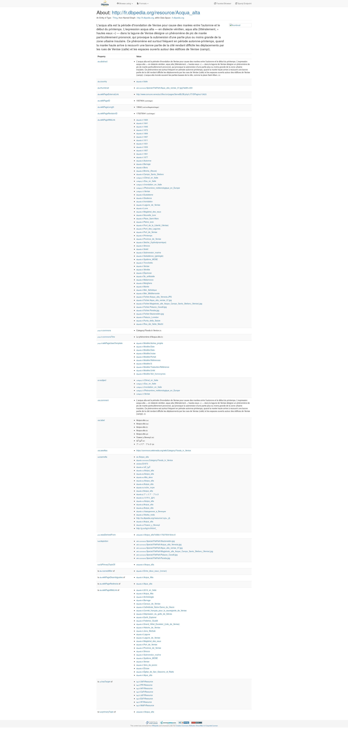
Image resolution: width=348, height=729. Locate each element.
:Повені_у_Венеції (148, 524)
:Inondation (144, 201)
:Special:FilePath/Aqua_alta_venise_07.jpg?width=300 (164, 87)
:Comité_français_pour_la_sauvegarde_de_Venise (161, 610)
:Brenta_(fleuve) (146, 170)
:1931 (142, 143)
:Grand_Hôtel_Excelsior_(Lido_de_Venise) (158, 624)
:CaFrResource (144, 691)
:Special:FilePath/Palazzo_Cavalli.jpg (157, 554)
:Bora (142, 167)
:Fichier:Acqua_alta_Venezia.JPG (154, 296)
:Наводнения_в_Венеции (151, 511)
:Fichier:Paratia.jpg (147, 310)
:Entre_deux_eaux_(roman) (151, 570)
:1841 (142, 123)
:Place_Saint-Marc (147, 218)
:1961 (142, 153)
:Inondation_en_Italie (149, 184)
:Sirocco (143, 245)
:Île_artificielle (145, 276)
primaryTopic (107, 711)
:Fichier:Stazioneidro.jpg (150, 313)
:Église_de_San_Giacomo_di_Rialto (155, 671)
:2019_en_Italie (146, 590)
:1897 (142, 136)
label (101, 420)
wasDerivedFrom (107, 534)
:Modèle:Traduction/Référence (152, 367)
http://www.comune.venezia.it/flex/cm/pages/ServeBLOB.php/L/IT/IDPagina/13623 (171, 94)
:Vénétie (143, 269)
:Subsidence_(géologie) (149, 256)
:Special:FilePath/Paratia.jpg (153, 558)
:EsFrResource (144, 698)
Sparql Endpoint (244, 3)
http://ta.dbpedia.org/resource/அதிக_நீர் (153, 518)
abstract (102, 61)
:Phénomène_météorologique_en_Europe (158, 187)
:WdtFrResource (145, 705)
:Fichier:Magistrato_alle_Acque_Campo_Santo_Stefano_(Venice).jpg (169, 303)
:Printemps (144, 235)
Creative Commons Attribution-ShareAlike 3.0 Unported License (197, 726)
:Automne (143, 160)
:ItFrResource (144, 702)
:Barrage (143, 164)
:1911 (142, 140)
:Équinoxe (144, 273)
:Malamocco (144, 279)
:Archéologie (145, 596)
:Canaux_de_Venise (148, 603)
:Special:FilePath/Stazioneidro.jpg (155, 541)
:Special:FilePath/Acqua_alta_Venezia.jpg (158, 544)
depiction (103, 541)
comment (103, 400)
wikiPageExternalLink (108, 94)
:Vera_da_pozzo (146, 665)
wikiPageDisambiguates (111, 577)
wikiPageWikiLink (106, 119)
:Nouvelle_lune (146, 215)
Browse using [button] (125, 3)
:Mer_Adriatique (146, 290)
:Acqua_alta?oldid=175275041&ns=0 (155, 534)
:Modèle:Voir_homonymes (150, 373)
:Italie (142, 81)
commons (104, 330)
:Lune (142, 208)
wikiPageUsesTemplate (110, 343)
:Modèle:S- (144, 363)
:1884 (142, 133)
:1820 (142, 119)
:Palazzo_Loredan (147, 317)
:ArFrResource (144, 688)
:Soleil (142, 249)
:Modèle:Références (148, 360)
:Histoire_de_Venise (148, 627)
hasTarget (105, 681)
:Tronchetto (144, 262)
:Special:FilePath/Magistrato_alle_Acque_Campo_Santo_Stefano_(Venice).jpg (174, 551)
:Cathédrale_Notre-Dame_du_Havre (155, 607)
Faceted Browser (223, 3)
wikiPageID (104, 100)
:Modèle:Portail (146, 356)
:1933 (142, 147)
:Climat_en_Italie (147, 177)
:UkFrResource (144, 681)
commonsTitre (106, 336)
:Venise (143, 191)
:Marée (142, 286)
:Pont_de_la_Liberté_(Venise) (152, 225)
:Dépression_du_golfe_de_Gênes (154, 613)
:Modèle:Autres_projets (149, 343)
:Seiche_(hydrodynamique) (151, 242)
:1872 (142, 130)
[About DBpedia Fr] (104, 3)
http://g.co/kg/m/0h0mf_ (146, 528)
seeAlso (102, 450)
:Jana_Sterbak (146, 631)
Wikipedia (155, 726)
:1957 (142, 150)
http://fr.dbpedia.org (145, 17)
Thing (115, 17)
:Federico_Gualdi (147, 620)
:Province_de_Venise (148, 239)
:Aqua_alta (144, 583)
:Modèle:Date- (145, 350)
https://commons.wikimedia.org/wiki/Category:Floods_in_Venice (163, 450)
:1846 (142, 126)
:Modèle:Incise (146, 353)
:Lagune (143, 634)
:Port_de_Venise (146, 232)
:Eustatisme (144, 194)
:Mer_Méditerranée (148, 293)
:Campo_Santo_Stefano (150, 174)
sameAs (102, 456)
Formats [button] (143, 3)
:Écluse (142, 668)
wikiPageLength (106, 107)
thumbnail (103, 87)
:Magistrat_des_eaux (148, 211)
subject (102, 380)
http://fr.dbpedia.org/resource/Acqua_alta (156, 12)
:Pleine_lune (145, 221)
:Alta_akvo (144, 477)
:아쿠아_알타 (145, 497)
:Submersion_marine (148, 252)
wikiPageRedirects (109, 583)
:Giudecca (144, 198)
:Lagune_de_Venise (148, 204)
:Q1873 (142, 463)
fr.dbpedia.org (178, 17)
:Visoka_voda (145, 514)
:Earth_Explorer (146, 617)
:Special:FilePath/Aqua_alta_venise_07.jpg (159, 547)
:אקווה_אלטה (145, 487)
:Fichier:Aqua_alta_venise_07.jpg (154, 300)
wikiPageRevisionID (107, 113)
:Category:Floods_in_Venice (154, 460)
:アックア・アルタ (147, 494)
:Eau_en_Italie (146, 181)
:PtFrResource (144, 685)
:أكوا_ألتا (143, 467)
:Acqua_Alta (144, 577)
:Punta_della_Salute (148, 320)
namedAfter (106, 570)
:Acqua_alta (142, 456)
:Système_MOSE (147, 259)
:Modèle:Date (145, 346)
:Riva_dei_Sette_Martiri (149, 324)
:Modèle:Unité (145, 370)
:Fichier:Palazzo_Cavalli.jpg (151, 307)
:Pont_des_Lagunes (148, 228)
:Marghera (144, 283)
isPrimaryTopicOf (106, 564)
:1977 (142, 157)
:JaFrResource (144, 695)
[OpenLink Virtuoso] (151, 722)
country (102, 81)
